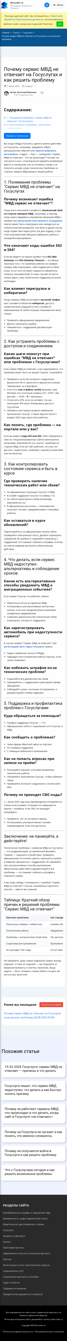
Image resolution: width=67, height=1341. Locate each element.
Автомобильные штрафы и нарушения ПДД (26, 1212)
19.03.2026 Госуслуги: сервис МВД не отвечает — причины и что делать (33, 1069)
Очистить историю (51, 1004)
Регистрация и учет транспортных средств (26, 1265)
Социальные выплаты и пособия (20, 1276)
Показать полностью (17, 135)
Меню (60, 4)
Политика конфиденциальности (18, 1331)
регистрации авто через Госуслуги (24, 646)
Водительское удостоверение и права (23, 1224)
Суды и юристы (11, 1282)
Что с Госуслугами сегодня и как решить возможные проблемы (30, 1172)
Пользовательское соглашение (49, 1331)
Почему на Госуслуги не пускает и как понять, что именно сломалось (33, 1134)
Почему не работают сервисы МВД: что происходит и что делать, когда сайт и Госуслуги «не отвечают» (32, 1113)
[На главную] (4, 5)
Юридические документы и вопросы (23, 1294)
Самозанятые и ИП (13, 1270)
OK (59, 23)
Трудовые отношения (14, 1288)
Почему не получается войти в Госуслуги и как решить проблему (30, 1153)
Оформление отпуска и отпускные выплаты (26, 1253)
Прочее (7, 1259)
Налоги (7, 1241)
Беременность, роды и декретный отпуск (25, 1218)
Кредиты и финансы (14, 1235)
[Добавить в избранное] (42, 93)
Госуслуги (8, 1230)
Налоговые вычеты (13, 1247)
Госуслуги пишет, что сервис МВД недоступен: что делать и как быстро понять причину (33, 1089)
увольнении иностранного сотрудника (39, 220)
